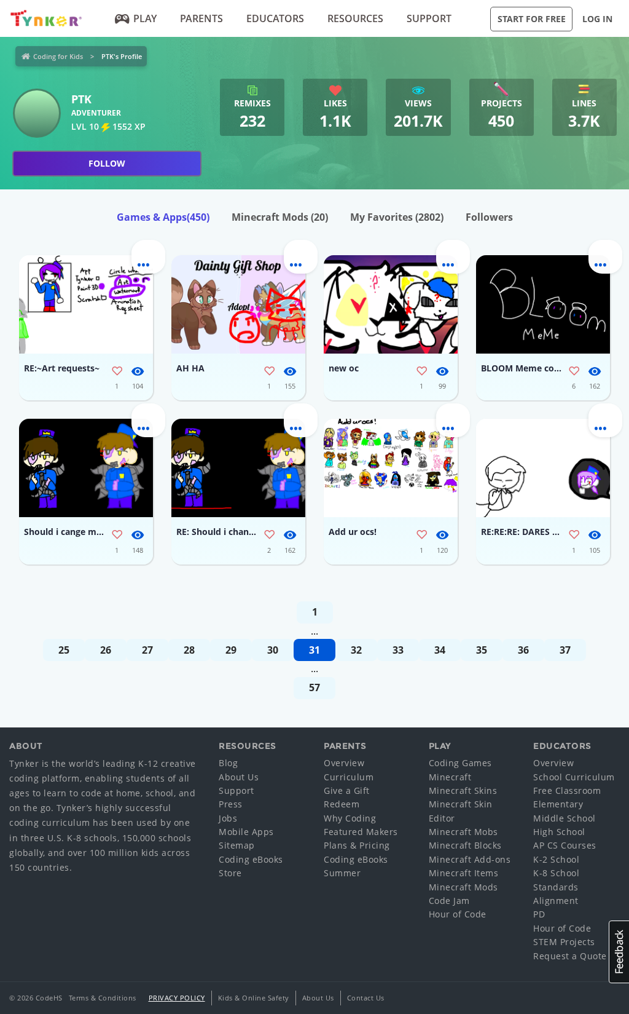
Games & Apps (163, 217)
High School (559, 832)
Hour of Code (457, 914)
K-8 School (556, 873)
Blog (228, 763)
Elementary (558, 804)
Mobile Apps (246, 832)
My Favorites (396, 217)
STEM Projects (564, 942)
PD (539, 914)
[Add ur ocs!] (391, 468)
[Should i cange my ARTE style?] (86, 468)
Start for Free (532, 19)
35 (481, 650)
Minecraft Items (464, 873)
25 (63, 650)
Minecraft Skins (463, 790)
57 (314, 687)
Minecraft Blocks (465, 845)
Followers (489, 217)
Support (429, 18)
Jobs (228, 818)
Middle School (564, 818)
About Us (239, 777)
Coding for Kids (58, 56)
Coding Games (460, 763)
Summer (342, 873)
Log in (597, 19)
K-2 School (556, 859)
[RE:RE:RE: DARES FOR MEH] (543, 468)
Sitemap (237, 845)
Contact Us (366, 997)
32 (356, 650)
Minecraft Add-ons (470, 859)
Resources (355, 18)
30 (272, 650)
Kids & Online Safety (253, 997)
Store (230, 873)
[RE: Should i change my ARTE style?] (238, 468)
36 (523, 650)
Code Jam (449, 900)
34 (439, 650)
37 (565, 650)
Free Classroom (567, 790)
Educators (275, 18)
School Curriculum (574, 777)
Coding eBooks (251, 859)
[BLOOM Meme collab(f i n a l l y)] (543, 304)
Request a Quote (570, 956)
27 (147, 650)
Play (145, 18)
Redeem (341, 804)
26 (105, 650)
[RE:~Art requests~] (86, 304)
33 (398, 650)
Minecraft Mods (280, 217)
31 (314, 650)
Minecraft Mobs (463, 832)
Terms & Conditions (102, 997)
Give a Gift (347, 790)
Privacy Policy (177, 997)
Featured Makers (361, 832)
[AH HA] (238, 304)
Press (231, 804)
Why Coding (350, 818)
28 (189, 650)
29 (230, 650)
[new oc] (391, 304)
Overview (344, 763)
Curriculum (348, 777)
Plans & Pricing (357, 845)
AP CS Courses (564, 845)
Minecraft (450, 777)
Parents (201, 18)
